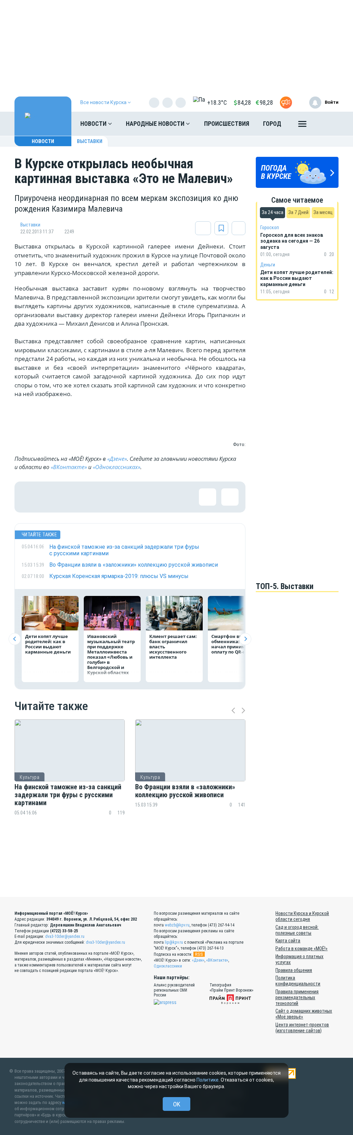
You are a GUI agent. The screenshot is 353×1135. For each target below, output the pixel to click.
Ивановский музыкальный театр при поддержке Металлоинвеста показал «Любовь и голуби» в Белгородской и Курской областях (111, 654)
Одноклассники (168, 966)
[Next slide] (245, 639)
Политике (207, 1080)
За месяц (323, 212)
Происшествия (226, 123)
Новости (94, 123)
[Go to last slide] (15, 639)
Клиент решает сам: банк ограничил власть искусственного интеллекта (173, 646)
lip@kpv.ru (174, 942)
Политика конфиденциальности (297, 980)
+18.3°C (217, 102)
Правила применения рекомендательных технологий (297, 997)
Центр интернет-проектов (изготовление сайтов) (302, 1027)
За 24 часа (272, 212)
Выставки (89, 141)
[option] (69, 779)
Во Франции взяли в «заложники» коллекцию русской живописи (185, 791)
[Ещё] (302, 125)
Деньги (267, 264)
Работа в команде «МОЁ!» (301, 948)
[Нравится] (30, 497)
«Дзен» (198, 960)
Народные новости (156, 123)
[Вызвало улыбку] (52, 497)
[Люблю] (74, 497)
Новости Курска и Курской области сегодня (302, 916)
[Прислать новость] (286, 103)
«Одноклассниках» (116, 467)
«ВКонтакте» (69, 467)
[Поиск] (326, 123)
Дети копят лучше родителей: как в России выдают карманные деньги (48, 644)
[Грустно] (119, 497)
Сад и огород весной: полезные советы (297, 930)
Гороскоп (269, 227)
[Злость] (142, 497)
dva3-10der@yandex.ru (64, 936)
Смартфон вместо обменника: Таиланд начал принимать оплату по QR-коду (236, 644)
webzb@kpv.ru (177, 925)
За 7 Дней (298, 212)
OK (176, 1104)
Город (272, 123)
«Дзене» (117, 459)
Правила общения (293, 970)
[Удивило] (97, 497)
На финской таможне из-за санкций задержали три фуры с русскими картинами (67, 795)
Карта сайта (287, 940)
